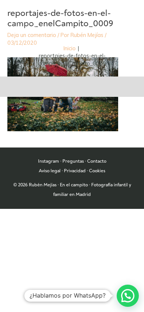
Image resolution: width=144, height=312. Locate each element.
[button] (128, 296)
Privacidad (75, 171)
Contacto (96, 161)
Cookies (97, 171)
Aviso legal (50, 171)
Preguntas (73, 161)
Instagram (48, 161)
